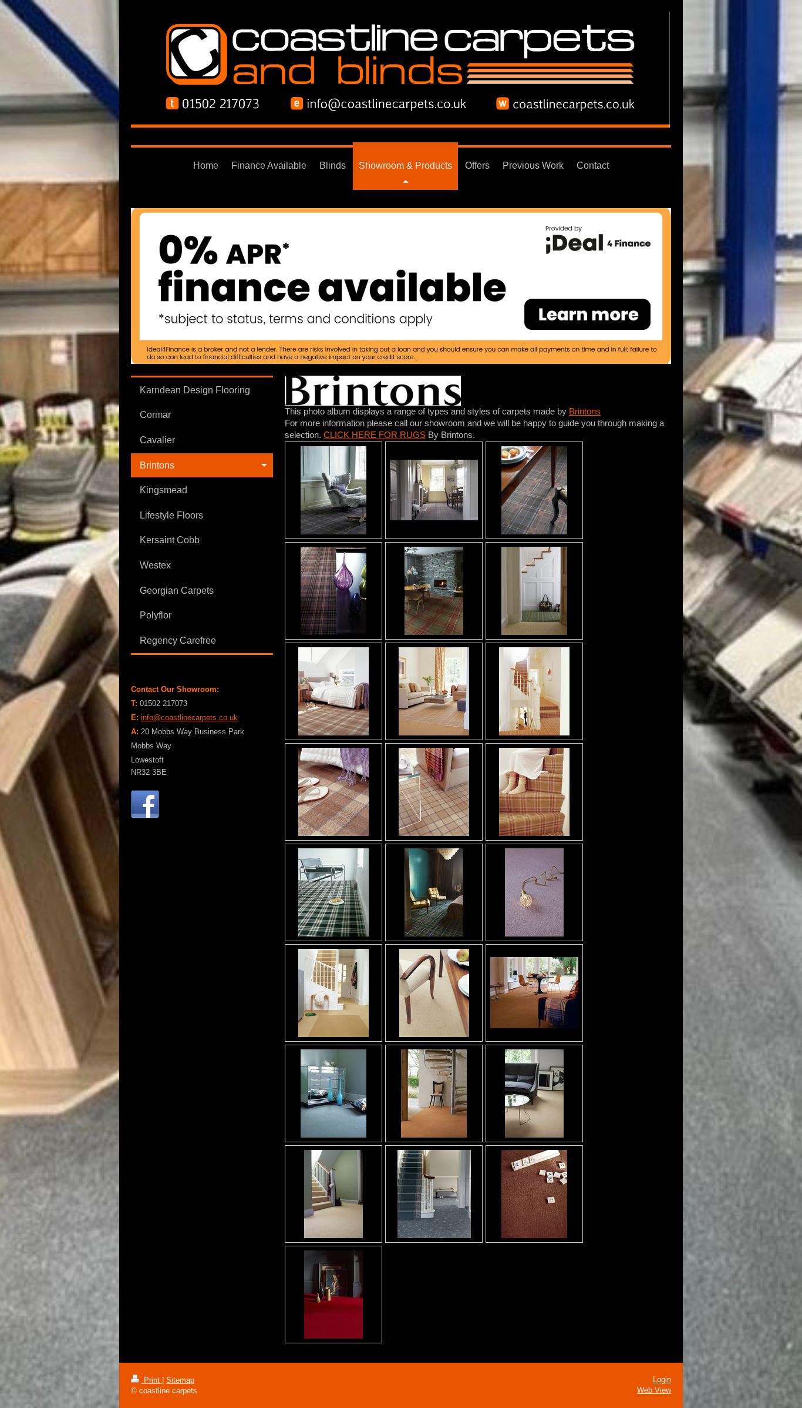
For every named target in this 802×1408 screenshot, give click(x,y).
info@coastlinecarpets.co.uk (189, 717)
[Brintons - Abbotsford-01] (333, 691)
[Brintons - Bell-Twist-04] (434, 993)
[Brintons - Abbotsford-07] (333, 892)
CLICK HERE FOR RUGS (375, 435)
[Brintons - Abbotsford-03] (534, 691)
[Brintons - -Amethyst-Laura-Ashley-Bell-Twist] (534, 892)
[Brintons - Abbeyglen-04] (333, 591)
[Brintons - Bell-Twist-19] (534, 1093)
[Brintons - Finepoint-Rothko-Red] (333, 1294)
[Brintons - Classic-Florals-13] (434, 1194)
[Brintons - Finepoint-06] (534, 1194)
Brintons (585, 411)
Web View (654, 1390)
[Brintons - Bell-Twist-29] (333, 1194)
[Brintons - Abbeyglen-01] (333, 490)
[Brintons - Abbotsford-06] (534, 792)
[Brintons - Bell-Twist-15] (434, 1093)
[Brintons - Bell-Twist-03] (333, 993)
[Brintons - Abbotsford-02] (434, 691)
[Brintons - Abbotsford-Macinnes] (434, 892)
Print (151, 1380)
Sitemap (180, 1380)
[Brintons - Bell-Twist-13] (333, 1093)
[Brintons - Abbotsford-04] (333, 792)
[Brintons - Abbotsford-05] (434, 792)
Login (662, 1379)
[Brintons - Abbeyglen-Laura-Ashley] (534, 591)
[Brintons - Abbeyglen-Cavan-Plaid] (434, 591)
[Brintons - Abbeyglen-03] (534, 490)
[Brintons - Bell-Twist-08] (534, 992)
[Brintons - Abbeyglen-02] (434, 490)
